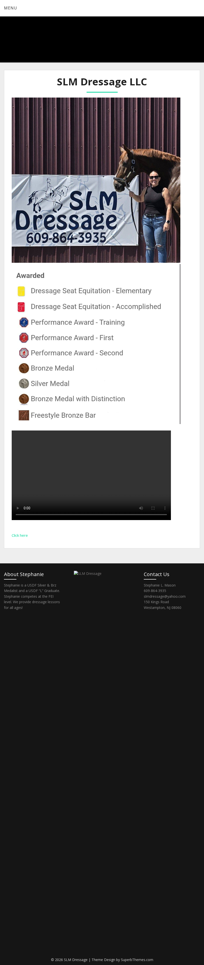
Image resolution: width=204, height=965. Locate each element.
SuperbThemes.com (137, 959)
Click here (20, 535)
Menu (10, 8)
